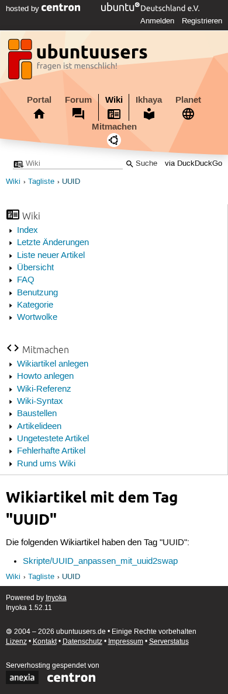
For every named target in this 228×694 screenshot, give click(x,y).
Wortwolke (37, 317)
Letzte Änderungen (53, 243)
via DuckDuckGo (193, 163)
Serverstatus (169, 641)
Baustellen (37, 414)
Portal (39, 100)
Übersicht (35, 268)
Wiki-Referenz (44, 389)
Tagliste (41, 181)
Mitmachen (114, 126)
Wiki (114, 100)
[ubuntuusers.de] (79, 62)
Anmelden (157, 21)
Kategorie (35, 305)
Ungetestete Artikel (53, 439)
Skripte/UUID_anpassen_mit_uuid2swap (100, 561)
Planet (188, 100)
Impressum (125, 641)
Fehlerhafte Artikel (51, 451)
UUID (71, 181)
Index (27, 230)
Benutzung (37, 293)
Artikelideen (39, 426)
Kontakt (45, 641)
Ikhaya (149, 100)
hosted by (24, 8)
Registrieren (202, 21)
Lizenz (16, 641)
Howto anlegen (45, 376)
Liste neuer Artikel (51, 255)
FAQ (25, 280)
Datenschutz (82, 641)
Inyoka (56, 598)
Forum (78, 100)
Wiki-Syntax (40, 401)
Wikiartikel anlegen (52, 364)
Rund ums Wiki (46, 464)
